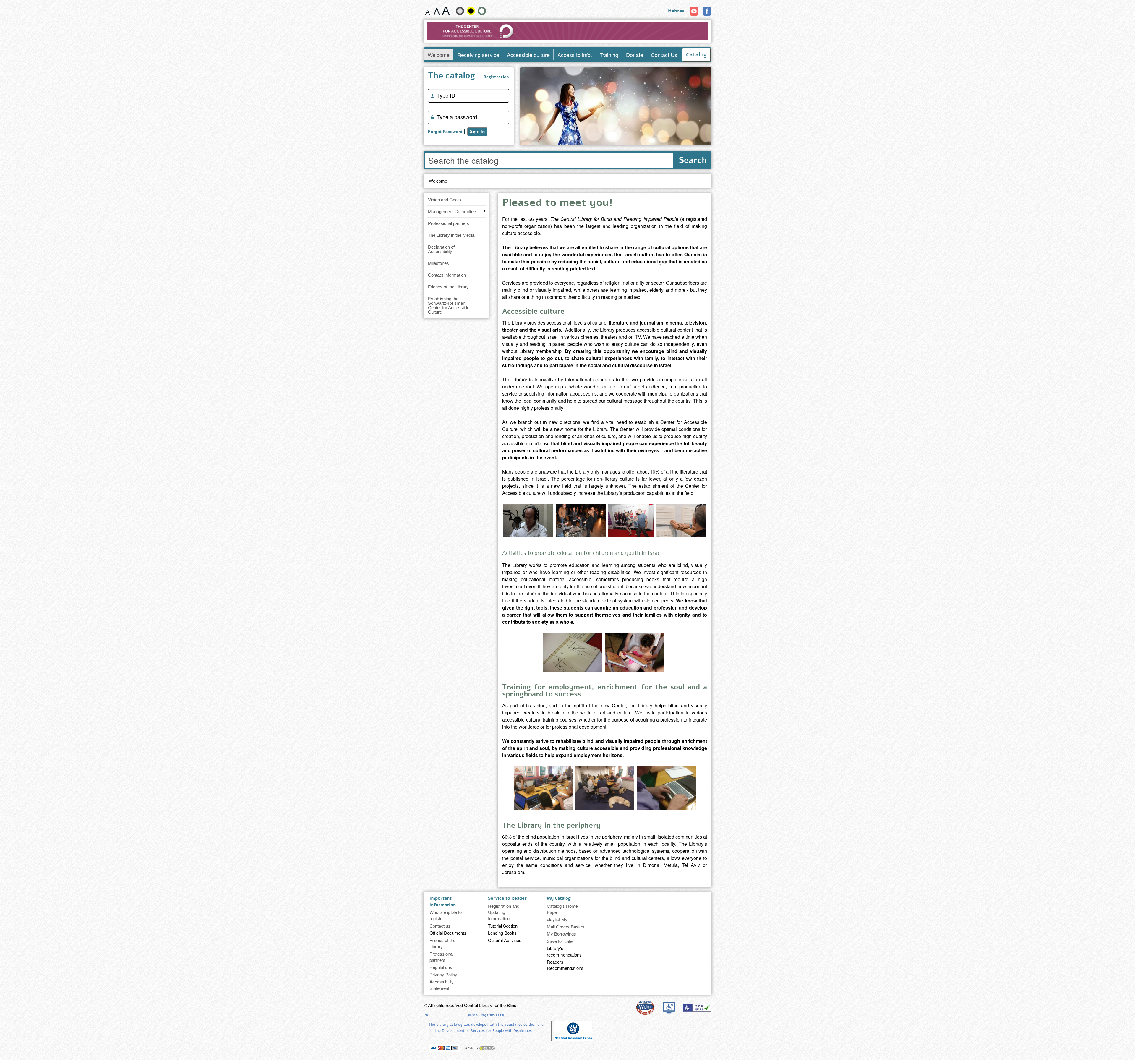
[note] (573, 1030)
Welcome (439, 55)
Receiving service (478, 55)
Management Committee (452, 211)
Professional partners (448, 223)
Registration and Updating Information (503, 912)
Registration (496, 77)
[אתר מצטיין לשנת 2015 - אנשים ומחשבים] (645, 1007)
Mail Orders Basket (565, 926)
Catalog (696, 55)
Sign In (477, 131)
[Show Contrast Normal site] (482, 11)
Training (609, 55)
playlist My (557, 919)
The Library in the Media (451, 235)
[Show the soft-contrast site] (460, 11)
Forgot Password (445, 131)
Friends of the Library (448, 286)
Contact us (439, 926)
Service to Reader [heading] (507, 898)
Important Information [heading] (442, 901)
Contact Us (664, 55)
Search (693, 160)
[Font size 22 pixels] (446, 11)
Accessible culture (528, 55)
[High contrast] (471, 11)
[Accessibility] (696, 1008)
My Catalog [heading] (559, 898)
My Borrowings (561, 934)
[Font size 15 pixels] (428, 11)
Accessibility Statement (441, 984)
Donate (634, 55)
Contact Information (447, 275)
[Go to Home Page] (568, 31)
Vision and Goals (444, 199)
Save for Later (560, 941)
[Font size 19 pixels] (437, 11)
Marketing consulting (486, 1015)
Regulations (440, 967)
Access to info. (574, 55)
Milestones (438, 263)
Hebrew (676, 11)
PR (426, 1015)
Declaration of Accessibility (441, 249)
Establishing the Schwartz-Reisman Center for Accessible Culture (448, 305)
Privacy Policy (443, 974)
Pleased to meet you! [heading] (557, 203)
